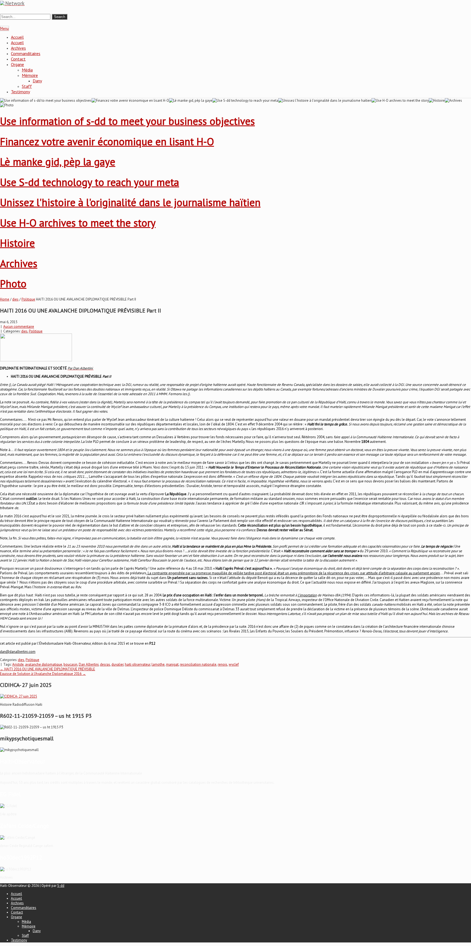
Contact (18, 59)
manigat (172, 664)
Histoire (17, 243)
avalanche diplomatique (43, 664)
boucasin (70, 664)
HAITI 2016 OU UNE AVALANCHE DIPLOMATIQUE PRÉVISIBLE (47, 669)
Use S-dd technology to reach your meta (89, 182)
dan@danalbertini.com (17, 651)
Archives (18, 48)
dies (15, 299)
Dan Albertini (89, 664)
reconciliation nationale (198, 664)
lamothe (158, 664)
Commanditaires (25, 53)
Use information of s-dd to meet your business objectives (127, 121)
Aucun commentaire (18, 326)
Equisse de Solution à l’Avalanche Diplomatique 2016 (43, 673)
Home (4, 299)
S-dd (60, 885)
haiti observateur (137, 664)
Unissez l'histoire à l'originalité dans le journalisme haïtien (130, 202)
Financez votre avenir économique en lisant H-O (107, 141)
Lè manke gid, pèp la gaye (57, 161)
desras (105, 664)
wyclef (234, 664)
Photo (13, 283)
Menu (4, 28)
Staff (27, 86)
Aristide (18, 664)
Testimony (20, 91)
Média (27, 70)
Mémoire (30, 75)
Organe (17, 64)
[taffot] (18, 696)
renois (222, 664)
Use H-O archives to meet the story (78, 222)
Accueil (17, 37)
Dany (37, 80)
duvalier (117, 664)
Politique (28, 299)
